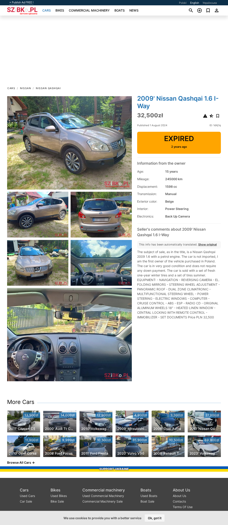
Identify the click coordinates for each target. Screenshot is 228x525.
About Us (181, 490)
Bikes (59, 10)
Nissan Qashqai (48, 88)
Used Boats (148, 496)
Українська (210, 2)
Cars (46, 10)
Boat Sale (147, 501)
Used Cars (27, 496)
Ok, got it (154, 518)
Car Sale (26, 501)
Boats (119, 10)
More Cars (20, 402)
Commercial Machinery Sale (102, 501)
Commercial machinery (89, 10)
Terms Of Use (183, 507)
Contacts (179, 501)
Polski (183, 2)
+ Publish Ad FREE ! (21, 2)
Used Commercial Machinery (103, 496)
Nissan (25, 88)
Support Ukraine (114, 469)
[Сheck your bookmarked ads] (208, 10)
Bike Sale (57, 501)
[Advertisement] (114, 52)
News (133, 10)
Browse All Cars (19, 462)
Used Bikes (59, 496)
